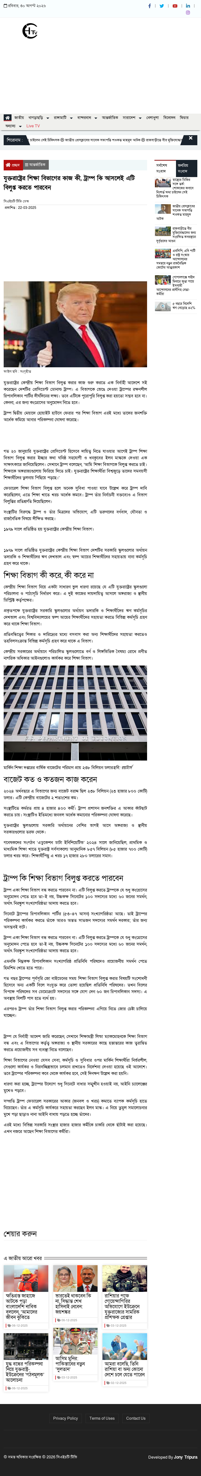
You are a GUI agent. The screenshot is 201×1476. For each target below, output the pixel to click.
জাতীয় (19, 117)
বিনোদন (169, 117)
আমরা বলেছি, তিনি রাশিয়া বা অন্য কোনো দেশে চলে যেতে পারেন (125, 1369)
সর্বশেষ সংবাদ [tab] (161, 168)
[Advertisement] (100, 74)
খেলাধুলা (152, 117)
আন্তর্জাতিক (110, 117)
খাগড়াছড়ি (36, 117)
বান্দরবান (84, 117)
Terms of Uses (102, 1418)
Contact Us (136, 1418)
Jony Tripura (185, 1457)
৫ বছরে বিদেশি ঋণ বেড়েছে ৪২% (184, 305)
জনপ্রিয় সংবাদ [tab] (183, 168)
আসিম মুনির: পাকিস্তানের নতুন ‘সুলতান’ (70, 1364)
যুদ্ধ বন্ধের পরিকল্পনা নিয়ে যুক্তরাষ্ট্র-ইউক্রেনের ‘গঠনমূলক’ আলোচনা (25, 1372)
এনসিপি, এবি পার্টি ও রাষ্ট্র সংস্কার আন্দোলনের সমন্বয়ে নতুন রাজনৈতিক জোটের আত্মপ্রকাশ (175, 259)
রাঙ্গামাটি (60, 117)
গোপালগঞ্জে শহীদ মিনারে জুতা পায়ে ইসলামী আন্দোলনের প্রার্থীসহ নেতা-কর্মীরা (175, 285)
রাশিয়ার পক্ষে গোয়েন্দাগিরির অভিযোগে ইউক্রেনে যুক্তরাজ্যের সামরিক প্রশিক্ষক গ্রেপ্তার (122, 1307)
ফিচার (184, 117)
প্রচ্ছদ (16, 165)
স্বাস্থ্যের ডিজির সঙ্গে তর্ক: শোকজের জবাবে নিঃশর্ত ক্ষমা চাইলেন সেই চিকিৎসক (174, 188)
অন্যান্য (10, 126)
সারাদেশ (129, 117)
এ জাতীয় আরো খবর (23, 1258)
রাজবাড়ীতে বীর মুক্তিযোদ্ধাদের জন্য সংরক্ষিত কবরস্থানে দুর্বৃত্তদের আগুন (176, 234)
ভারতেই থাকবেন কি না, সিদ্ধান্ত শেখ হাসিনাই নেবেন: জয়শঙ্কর (73, 1304)
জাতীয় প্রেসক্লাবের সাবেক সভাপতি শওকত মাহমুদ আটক (85, 140)
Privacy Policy (65, 1418)
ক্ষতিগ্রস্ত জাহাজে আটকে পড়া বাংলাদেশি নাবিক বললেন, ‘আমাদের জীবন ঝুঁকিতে (21, 1307)
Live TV (33, 126)
